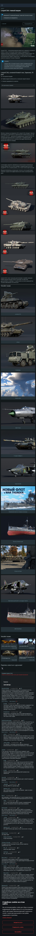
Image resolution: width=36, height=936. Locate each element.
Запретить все (18, 922)
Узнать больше (7, 917)
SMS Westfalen (18, 628)
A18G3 (5, 770)
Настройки (18, 932)
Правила (5, 682)
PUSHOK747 (6, 712)
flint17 (3, 795)
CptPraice (5, 852)
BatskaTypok (5, 833)
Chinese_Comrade (6, 842)
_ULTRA (5, 817)
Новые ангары (18, 571)
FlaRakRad (18, 370)
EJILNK (5, 703)
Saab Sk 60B (18, 483)
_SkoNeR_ (5, 784)
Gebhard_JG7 (6, 788)
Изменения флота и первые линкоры (18, 512)
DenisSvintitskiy (5, 688)
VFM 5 (18, 342)
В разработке (28, 23)
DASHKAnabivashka (6, 720)
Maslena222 (5, 885)
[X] (2, 668)
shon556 (4, 777)
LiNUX (4, 734)
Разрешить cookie (17, 927)
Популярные (7, 685)
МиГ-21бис (18, 428)
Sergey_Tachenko (7, 837)
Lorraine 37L (18, 314)
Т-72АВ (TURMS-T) (18, 456)
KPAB (4, 760)
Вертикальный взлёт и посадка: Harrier (18, 600)
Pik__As (5, 847)
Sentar (5, 866)
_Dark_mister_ (6, 742)
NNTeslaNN (4, 808)
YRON (4, 801)
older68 (3, 749)
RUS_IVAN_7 (5, 857)
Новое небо (18, 398)
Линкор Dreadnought (18, 541)
